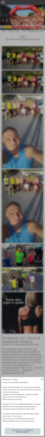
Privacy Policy (17, 416)
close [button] (41, 379)
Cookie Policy (6, 416)
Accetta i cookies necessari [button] (22, 431)
